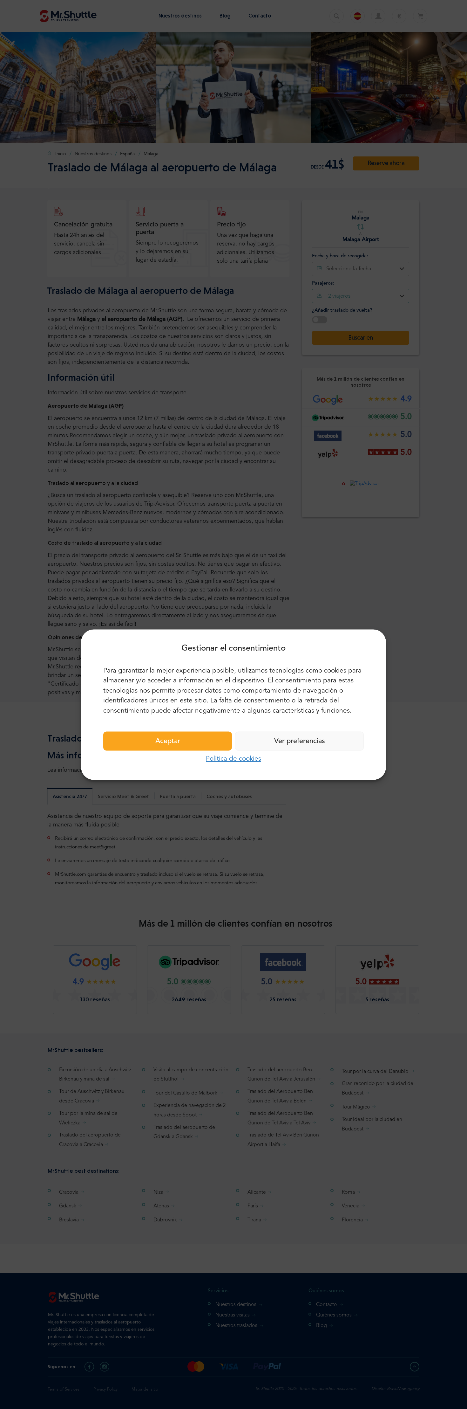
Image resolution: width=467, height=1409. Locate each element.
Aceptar (167, 741)
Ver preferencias (299, 741)
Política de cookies (233, 759)
